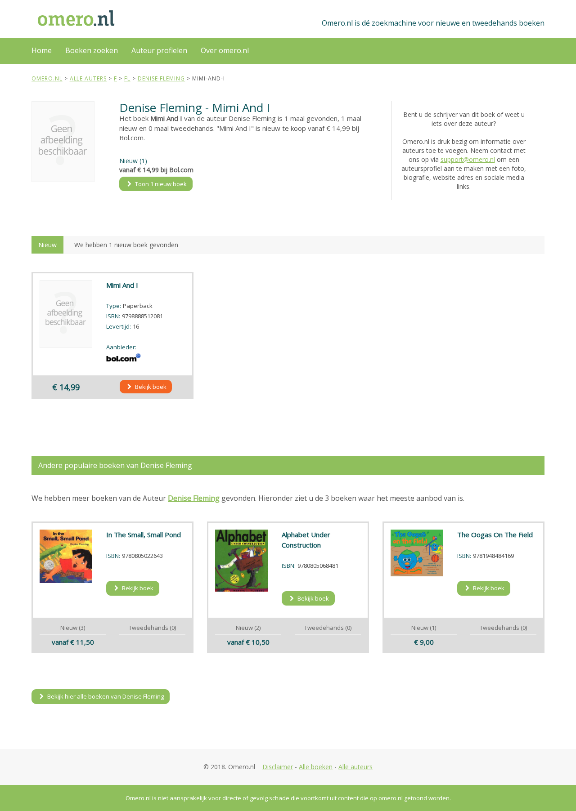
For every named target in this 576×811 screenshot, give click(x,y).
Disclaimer (277, 766)
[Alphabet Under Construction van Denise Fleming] (241, 561)
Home (42, 50)
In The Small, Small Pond (143, 534)
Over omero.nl (225, 50)
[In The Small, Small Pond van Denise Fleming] (66, 556)
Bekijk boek (150, 387)
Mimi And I (122, 285)
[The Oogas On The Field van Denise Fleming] (417, 553)
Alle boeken (316, 766)
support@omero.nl (468, 159)
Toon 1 (160, 184)
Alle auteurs (355, 766)
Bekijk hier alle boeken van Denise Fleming (105, 696)
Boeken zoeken (91, 50)
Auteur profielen (159, 50)
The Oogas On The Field (495, 534)
